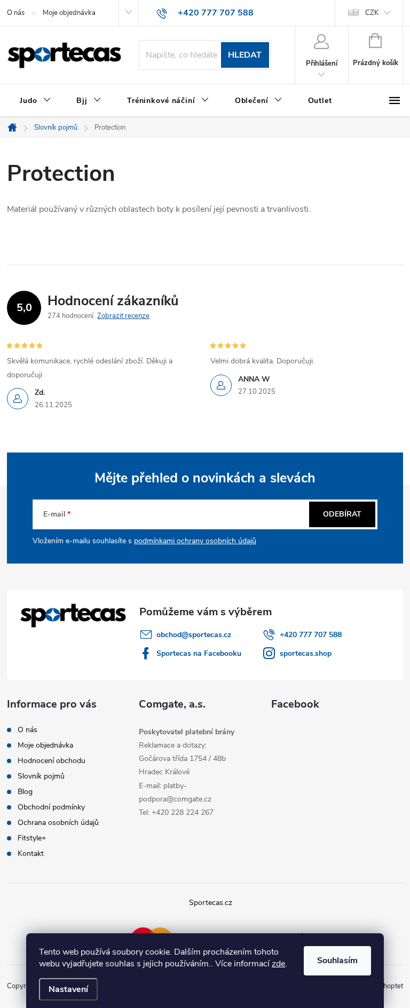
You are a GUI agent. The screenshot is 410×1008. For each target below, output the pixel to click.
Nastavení (68, 989)
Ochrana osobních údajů (58, 822)
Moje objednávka (69, 13)
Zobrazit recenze (123, 316)
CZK (372, 13)
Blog (25, 792)
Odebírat (342, 514)
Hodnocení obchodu (51, 761)
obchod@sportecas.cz (193, 635)
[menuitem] (35, 100)
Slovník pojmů (41, 776)
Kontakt (31, 853)
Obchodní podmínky (51, 807)
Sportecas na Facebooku (198, 653)
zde (278, 964)
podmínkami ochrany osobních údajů (195, 541)
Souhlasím (337, 960)
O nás (16, 13)
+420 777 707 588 (311, 635)
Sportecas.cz (210, 903)
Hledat (245, 55)
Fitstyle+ (32, 838)
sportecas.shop (306, 653)
